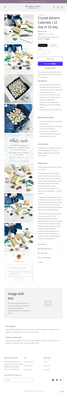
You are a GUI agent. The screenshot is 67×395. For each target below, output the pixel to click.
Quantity (40, 49)
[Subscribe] (31, 380)
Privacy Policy (28, 369)
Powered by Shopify (39, 391)
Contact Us (47, 365)
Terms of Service (28, 362)
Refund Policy (28, 365)
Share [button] (41, 262)
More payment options (50, 68)
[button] (5, 7)
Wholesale (47, 369)
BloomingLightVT (30, 391)
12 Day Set (43, 45)
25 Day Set (53, 45)
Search (46, 362)
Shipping (40, 34)
